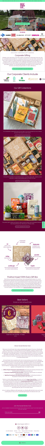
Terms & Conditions (19, 432)
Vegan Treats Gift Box (32, 379)
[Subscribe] (39, 412)
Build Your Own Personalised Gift (22, 181)
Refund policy (26, 432)
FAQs (19, 430)
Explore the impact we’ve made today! (31, 287)
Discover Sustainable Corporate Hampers (22, 68)
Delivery (15, 430)
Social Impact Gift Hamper (27, 380)
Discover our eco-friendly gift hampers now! (22, 290)
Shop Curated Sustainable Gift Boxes (22, 135)
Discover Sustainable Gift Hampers (22, 226)
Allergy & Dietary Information (27, 430)
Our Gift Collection (9, 430)
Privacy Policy (36, 430)
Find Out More (22, 395)
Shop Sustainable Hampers (22, 23)
